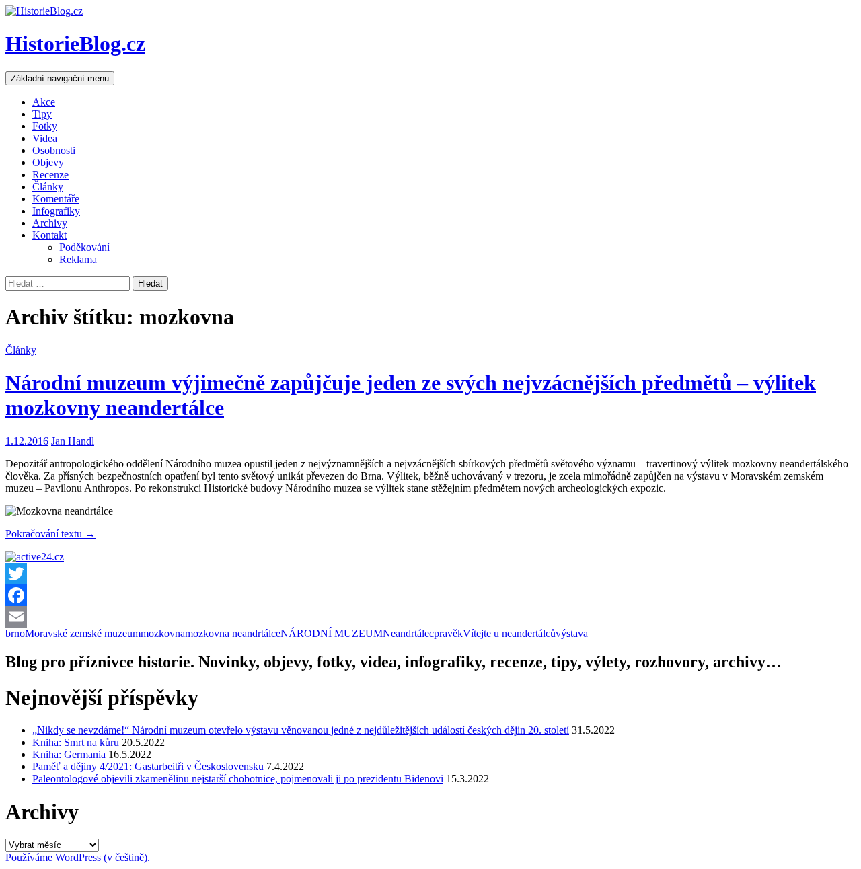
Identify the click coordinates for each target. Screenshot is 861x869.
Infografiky (56, 211)
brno (15, 633)
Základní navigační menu (60, 78)
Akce (43, 102)
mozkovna (163, 633)
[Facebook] (430, 595)
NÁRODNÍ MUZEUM (331, 633)
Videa (44, 138)
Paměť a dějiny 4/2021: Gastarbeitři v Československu (148, 766)
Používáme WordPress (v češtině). (77, 857)
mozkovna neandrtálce (232, 633)
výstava (572, 633)
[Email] (430, 617)
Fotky (44, 126)
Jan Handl (72, 441)
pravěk (448, 633)
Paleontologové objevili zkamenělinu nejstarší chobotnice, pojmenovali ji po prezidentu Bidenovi (237, 778)
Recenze (50, 174)
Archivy (49, 223)
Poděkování (84, 247)
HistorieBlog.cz (75, 44)
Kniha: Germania (69, 754)
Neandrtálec (408, 633)
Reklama (78, 259)
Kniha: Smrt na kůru (75, 742)
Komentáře (55, 198)
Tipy (42, 114)
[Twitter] (430, 573)
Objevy (48, 162)
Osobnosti (53, 150)
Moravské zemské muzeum (83, 633)
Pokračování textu (50, 533)
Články (47, 186)
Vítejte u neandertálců (509, 633)
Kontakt (49, 235)
